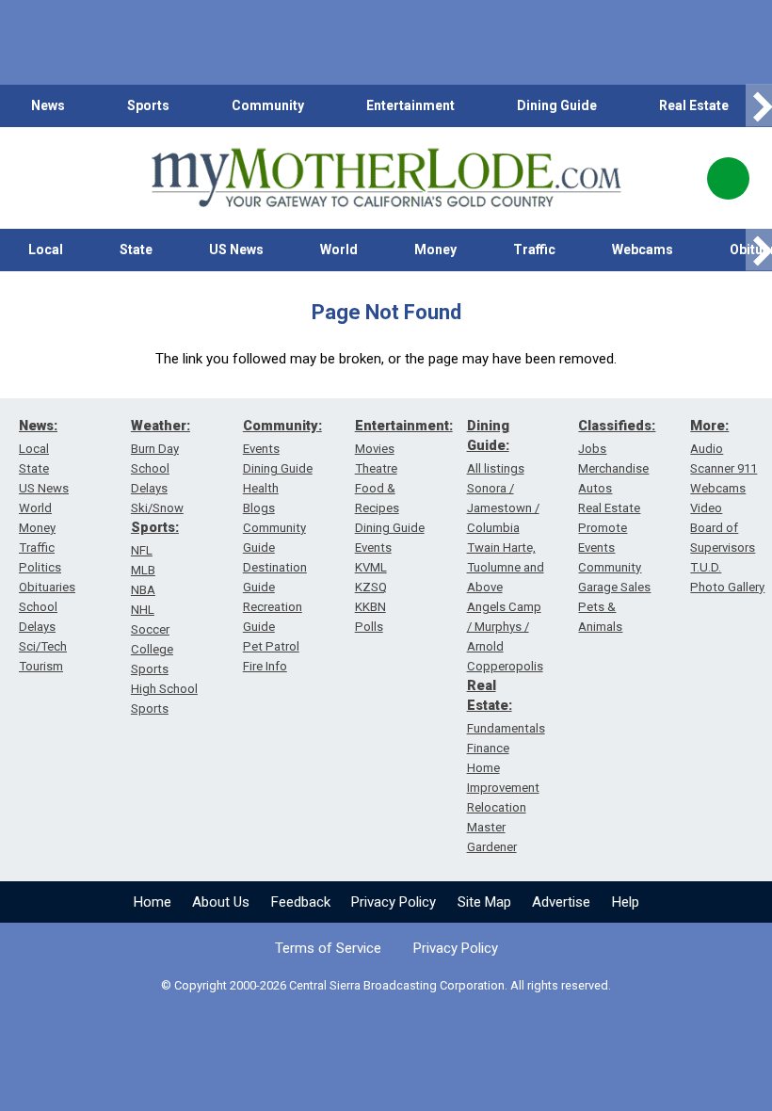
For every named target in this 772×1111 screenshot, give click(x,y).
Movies (374, 449)
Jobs (592, 449)
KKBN (370, 607)
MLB (143, 570)
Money (435, 249)
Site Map (484, 902)
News (48, 105)
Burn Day (155, 449)
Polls (369, 627)
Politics (40, 567)
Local (45, 249)
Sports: (155, 527)
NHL (142, 610)
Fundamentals (506, 728)
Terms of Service (328, 948)
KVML (371, 567)
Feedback (300, 902)
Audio (706, 449)
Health (261, 488)
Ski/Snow (157, 508)
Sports (148, 105)
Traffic (534, 249)
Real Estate (694, 105)
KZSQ (371, 587)
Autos (595, 488)
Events (261, 449)
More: (709, 425)
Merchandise (613, 468)
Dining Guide (557, 105)
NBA (143, 590)
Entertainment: (404, 425)
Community (268, 105)
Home (152, 902)
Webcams (642, 249)
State (136, 249)
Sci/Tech (43, 646)
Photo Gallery (727, 587)
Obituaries (47, 587)
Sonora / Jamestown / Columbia (503, 508)
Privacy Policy (393, 902)
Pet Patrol (271, 646)
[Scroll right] (759, 106)
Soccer (150, 629)
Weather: (160, 425)
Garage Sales (614, 587)
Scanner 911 (723, 468)
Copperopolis (505, 666)
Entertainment (410, 105)
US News (236, 249)
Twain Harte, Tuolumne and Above (505, 567)
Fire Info (265, 666)
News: (38, 425)
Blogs (259, 508)
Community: (282, 425)
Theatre (376, 468)
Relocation (496, 807)
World (339, 249)
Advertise (561, 902)
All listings (495, 468)
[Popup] (728, 178)
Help (625, 902)
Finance (488, 748)
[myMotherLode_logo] (386, 178)
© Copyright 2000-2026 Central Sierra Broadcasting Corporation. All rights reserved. (386, 985)
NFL (142, 550)
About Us (220, 902)
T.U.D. (705, 567)
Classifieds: (616, 425)
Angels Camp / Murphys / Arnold (504, 626)
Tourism (41, 666)
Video (706, 508)
